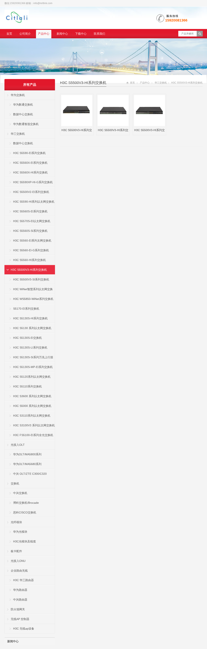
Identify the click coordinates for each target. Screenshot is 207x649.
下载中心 (81, 33)
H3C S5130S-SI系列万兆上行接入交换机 (29, 359)
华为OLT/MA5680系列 (27, 464)
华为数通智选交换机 (26, 124)
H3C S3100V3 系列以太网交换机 (34, 425)
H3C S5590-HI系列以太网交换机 (33, 201)
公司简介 (25, 33)
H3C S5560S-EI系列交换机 (30, 211)
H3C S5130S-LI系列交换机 (30, 347)
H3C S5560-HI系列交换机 (29, 260)
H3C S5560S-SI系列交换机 (30, 230)
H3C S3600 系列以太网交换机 (32, 396)
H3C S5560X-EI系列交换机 (30, 162)
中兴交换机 (20, 493)
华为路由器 (20, 589)
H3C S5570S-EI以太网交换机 (31, 221)
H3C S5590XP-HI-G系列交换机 (33, 182)
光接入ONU (18, 560)
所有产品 (29, 84)
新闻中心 (62, 33)
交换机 (15, 483)
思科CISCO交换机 (24, 512)
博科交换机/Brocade (26, 502)
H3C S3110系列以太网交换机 (31, 415)
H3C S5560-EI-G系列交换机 (31, 250)
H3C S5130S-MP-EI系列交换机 (33, 367)
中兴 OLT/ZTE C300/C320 (30, 473)
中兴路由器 (20, 599)
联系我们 (99, 33)
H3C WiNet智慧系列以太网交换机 (29, 291)
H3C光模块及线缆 (24, 541)
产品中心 (43, 33)
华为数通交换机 (23, 104)
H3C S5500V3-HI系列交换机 (83, 83)
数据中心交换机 (23, 114)
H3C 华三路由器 (23, 580)
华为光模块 (20, 531)
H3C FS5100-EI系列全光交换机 (33, 435)
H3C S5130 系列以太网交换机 (32, 328)
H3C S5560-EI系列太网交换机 (32, 240)
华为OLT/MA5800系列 (27, 454)
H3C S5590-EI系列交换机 (29, 153)
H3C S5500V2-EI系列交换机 (31, 192)
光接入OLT (18, 444)
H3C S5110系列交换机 (27, 386)
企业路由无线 (19, 570)
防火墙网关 (18, 609)
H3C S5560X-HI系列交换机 (30, 172)
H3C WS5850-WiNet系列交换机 (33, 298)
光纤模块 (16, 522)
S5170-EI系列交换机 (26, 308)
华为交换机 (18, 95)
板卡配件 (16, 551)
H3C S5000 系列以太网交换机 (32, 405)
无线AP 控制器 (20, 619)
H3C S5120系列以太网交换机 (32, 376)
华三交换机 (161, 82)
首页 (9, 33)
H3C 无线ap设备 (23, 628)
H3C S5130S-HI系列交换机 (30, 318)
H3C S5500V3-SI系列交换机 (31, 279)
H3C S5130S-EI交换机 (27, 337)
